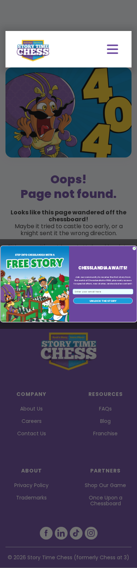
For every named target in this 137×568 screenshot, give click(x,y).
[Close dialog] (134, 248)
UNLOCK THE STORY (102, 301)
